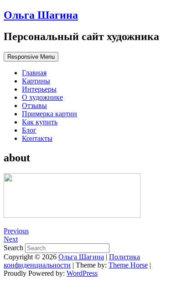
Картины (36, 81)
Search (14, 248)
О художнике (42, 97)
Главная (34, 73)
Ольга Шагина (41, 15)
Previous (16, 231)
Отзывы (34, 105)
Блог (29, 130)
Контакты (37, 138)
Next (11, 239)
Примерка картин (49, 114)
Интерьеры (39, 89)
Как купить (39, 122)
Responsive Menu (31, 56)
